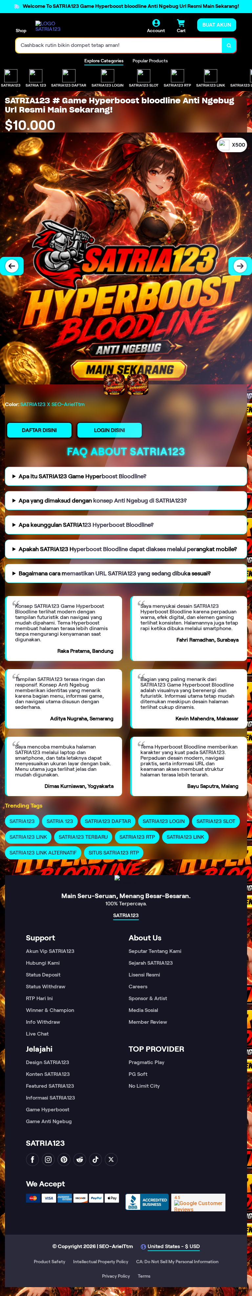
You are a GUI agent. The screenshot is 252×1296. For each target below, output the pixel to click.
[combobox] (119, 45)
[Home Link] (53, 26)
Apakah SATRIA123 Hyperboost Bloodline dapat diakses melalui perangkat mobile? (128, 549)
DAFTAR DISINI (39, 430)
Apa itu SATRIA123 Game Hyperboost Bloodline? (82, 476)
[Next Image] (240, 266)
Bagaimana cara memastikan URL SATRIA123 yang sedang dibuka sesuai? (115, 573)
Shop (21, 30)
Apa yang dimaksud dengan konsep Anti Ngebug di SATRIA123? (103, 500)
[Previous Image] (12, 266)
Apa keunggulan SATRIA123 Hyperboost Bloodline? (86, 525)
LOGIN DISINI (109, 430)
